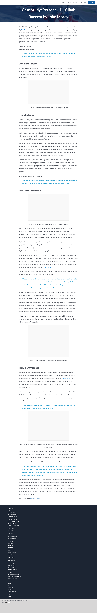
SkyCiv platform (48, 267)
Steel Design (10, 547)
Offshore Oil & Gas (12, 540)
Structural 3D (66, 378)
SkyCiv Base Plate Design (13, 527)
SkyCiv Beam (10, 510)
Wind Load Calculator (12, 569)
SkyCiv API (10, 530)
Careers (9, 596)
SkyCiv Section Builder (13, 514)
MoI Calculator (11, 567)
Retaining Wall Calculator (13, 574)
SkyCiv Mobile (11, 528)
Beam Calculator (11, 560)
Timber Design (11, 550)
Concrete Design (11, 549)
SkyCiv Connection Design (13, 519)
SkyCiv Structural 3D (12, 512)
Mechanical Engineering (13, 536)
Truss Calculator (11, 562)
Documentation (11, 593)
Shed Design (10, 554)
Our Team (10, 589)
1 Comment (37, 498)
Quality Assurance (12, 591)
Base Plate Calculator (12, 572)
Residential (10, 545)
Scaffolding (10, 543)
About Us (10, 585)
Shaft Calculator (11, 565)
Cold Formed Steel (12, 552)
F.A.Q (9, 594)
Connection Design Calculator (14, 576)
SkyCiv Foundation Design (13, 521)
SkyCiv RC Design (12, 523)
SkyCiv (23, 30)
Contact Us (10, 587)
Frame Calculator (11, 563)
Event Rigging (11, 541)
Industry (32, 498)
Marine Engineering (12, 538)
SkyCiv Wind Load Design (13, 525)
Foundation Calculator (13, 571)
